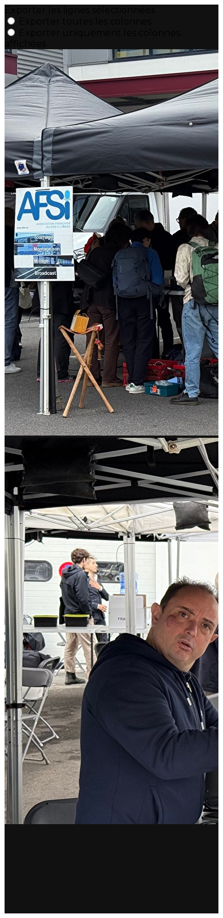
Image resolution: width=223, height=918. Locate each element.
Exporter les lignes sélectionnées (80, 10)
